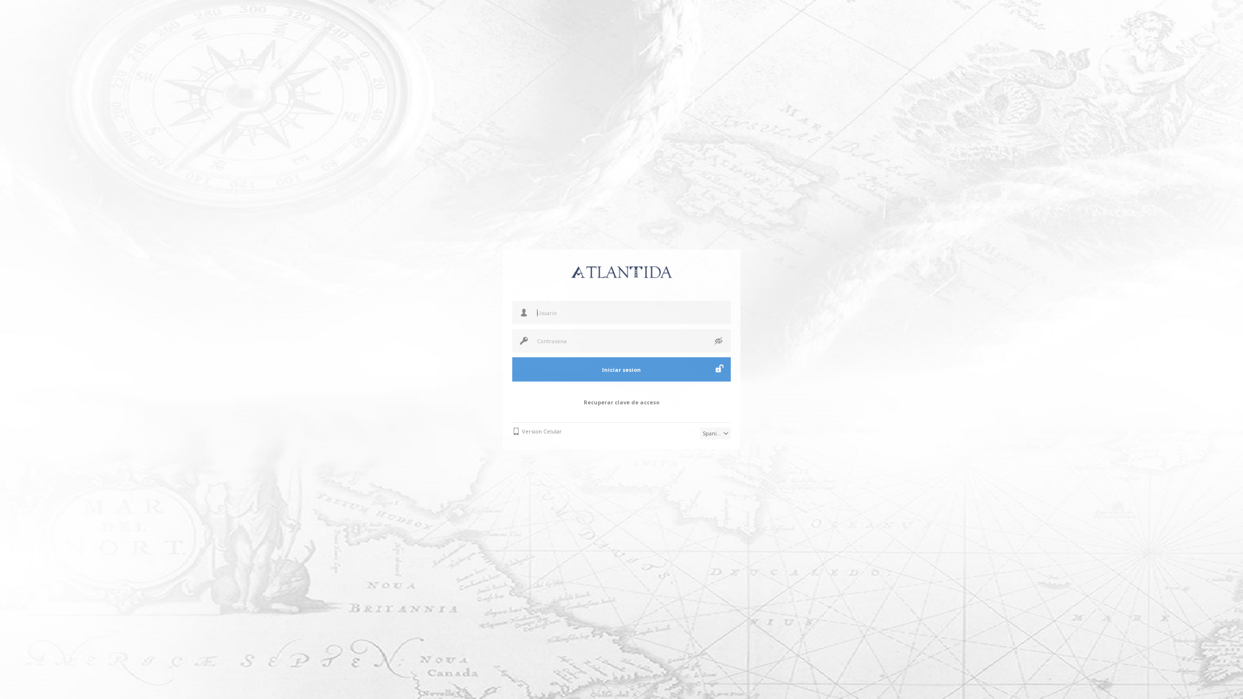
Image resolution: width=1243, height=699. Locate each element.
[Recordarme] (719, 368)
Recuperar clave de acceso (621, 402)
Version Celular (542, 431)
